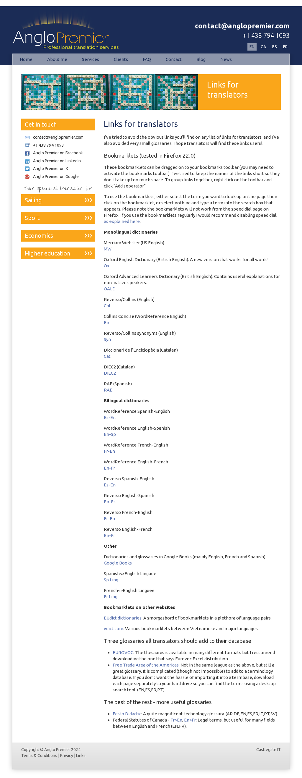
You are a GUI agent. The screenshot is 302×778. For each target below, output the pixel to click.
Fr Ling (110, 596)
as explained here (122, 221)
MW (107, 248)
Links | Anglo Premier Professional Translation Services (60, 24)
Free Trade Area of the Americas (146, 664)
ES (274, 46)
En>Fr (190, 719)
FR (285, 46)
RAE (108, 389)
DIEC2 (110, 373)
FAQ (147, 59)
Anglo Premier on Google (56, 176)
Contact (174, 59)
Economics (39, 235)
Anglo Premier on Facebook (58, 153)
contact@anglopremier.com (242, 26)
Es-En (110, 417)
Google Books (118, 562)
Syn (107, 339)
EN (252, 46)
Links (81, 755)
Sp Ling (111, 579)
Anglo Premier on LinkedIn (57, 160)
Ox (106, 265)
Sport (32, 217)
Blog (201, 59)
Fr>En (176, 719)
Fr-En (109, 451)
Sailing (33, 200)
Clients (121, 59)
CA (263, 46)
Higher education (47, 253)
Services (90, 59)
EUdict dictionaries (123, 617)
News (226, 59)
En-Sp (110, 434)
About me (57, 59)
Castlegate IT (268, 749)
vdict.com (113, 628)
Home (26, 59)
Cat (107, 356)
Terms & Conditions (39, 755)
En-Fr (109, 467)
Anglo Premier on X (50, 168)
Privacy (66, 755)
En (106, 322)
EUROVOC (123, 652)
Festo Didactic (127, 713)
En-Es (110, 501)
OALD (110, 288)
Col (107, 305)
